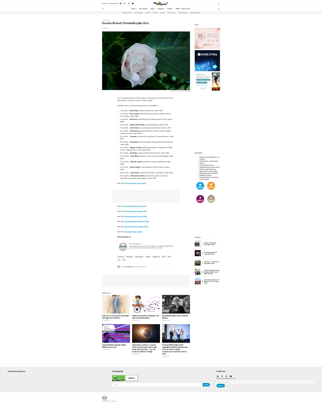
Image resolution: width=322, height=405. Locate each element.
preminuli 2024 (156, 256)
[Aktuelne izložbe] (211, 199)
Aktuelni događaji (138, 12)
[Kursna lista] (207, 38)
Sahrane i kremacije (195, 12)
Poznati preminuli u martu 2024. (135, 216)
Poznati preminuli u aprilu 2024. (135, 211)
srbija (169, 256)
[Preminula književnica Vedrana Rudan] (176, 304)
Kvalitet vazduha (172, 12)
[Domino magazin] (131, 378)
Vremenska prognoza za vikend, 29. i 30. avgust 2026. (211, 281)
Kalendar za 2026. (127, 12)
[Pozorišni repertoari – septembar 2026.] (198, 253)
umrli (124, 259)
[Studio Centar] (118, 378)
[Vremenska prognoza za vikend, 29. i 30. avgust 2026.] (198, 281)
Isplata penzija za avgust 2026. (209, 167)
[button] (218, 3)
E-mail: (233, 378)
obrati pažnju (129, 256)
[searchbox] (157, 384)
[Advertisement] (144, 196)
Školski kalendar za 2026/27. (208, 173)
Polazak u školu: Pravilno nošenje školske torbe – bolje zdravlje (212, 272)
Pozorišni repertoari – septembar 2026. (211, 253)
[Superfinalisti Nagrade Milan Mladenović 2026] (116, 333)
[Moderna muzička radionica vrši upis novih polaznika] (146, 304)
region (163, 256)
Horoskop (162, 12)
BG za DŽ (155, 12)
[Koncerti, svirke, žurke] (200, 199)
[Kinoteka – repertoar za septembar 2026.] (198, 263)
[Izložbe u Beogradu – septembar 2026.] (198, 244)
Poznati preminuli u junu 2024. (135, 183)
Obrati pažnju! (106, 20)
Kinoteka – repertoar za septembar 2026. (211, 262)
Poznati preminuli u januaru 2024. (136, 226)
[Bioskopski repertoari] (200, 186)
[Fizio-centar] (207, 81)
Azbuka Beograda (182, 12)
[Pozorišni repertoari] (211, 186)
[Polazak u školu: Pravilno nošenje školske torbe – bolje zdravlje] (198, 272)
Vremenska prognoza (206, 165)
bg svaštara (121, 256)
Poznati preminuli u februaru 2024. (136, 221)
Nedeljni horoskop (205, 175)
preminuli (148, 256)
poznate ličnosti (139, 256)
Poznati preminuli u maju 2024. (135, 206)
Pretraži (206, 384)
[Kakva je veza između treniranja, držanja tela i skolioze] (116, 304)
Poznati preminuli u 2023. (133, 232)
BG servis (147, 12)
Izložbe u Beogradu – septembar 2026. (210, 244)
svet (119, 259)
